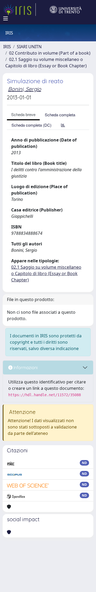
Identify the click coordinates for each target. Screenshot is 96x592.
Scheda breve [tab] (23, 114)
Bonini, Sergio (24, 89)
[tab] (63, 125)
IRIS (7, 47)
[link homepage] (19, 9)
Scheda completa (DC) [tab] (31, 125)
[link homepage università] (66, 9)
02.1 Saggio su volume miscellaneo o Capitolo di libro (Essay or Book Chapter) (46, 273)
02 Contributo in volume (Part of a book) (49, 53)
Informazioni (25, 367)
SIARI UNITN (29, 47)
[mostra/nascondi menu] (5, 18)
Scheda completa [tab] (60, 114)
